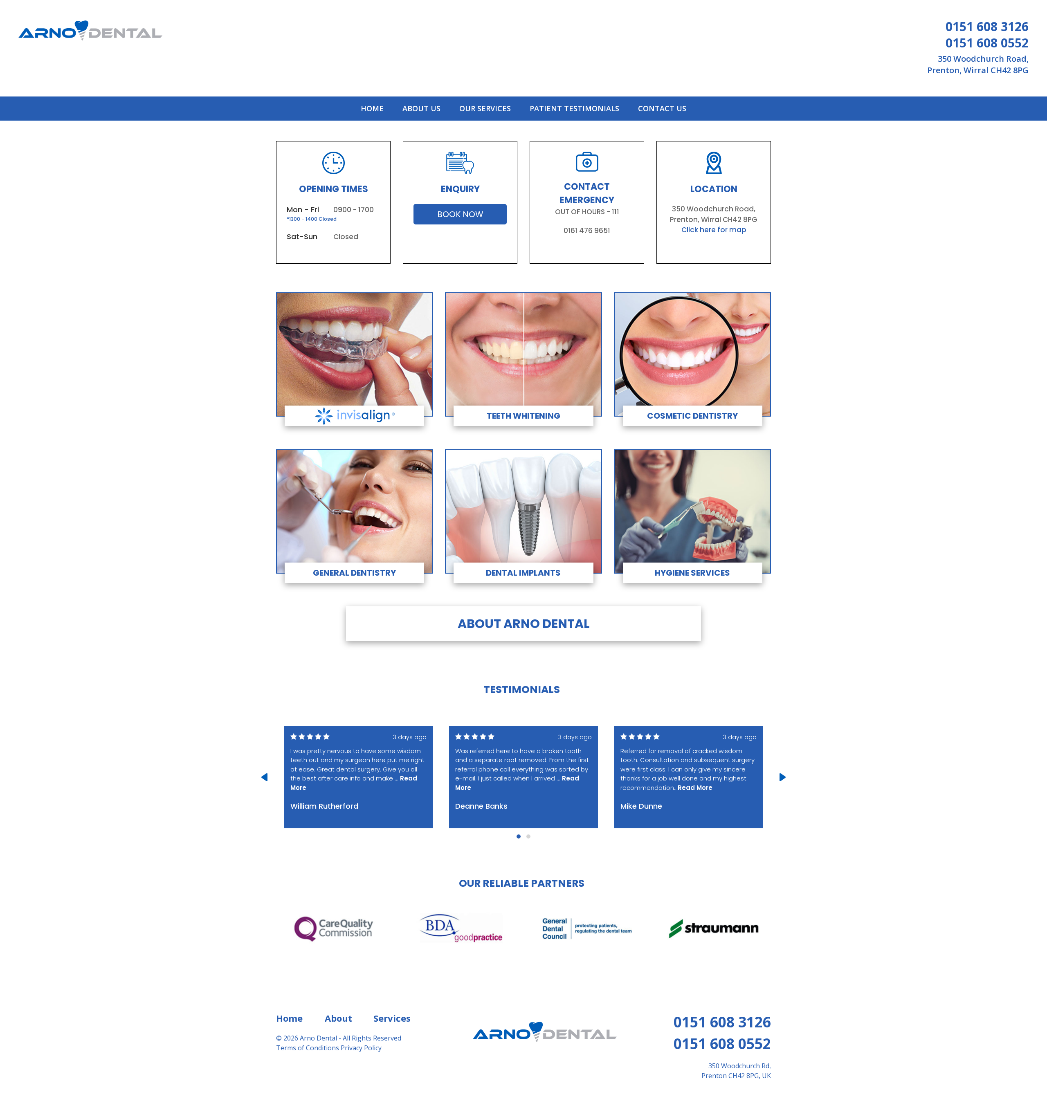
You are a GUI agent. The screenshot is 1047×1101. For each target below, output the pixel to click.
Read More (695, 787)
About (338, 1018)
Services (392, 1018)
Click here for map (713, 230)
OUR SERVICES (485, 108)
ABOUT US (421, 108)
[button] (519, 836)
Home (289, 1018)
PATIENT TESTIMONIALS (574, 108)
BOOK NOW (460, 214)
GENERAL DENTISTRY (354, 573)
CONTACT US (662, 108)
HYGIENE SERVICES (692, 573)
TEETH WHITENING (523, 416)
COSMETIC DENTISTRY (692, 416)
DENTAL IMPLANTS (523, 573)
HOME (374, 108)
